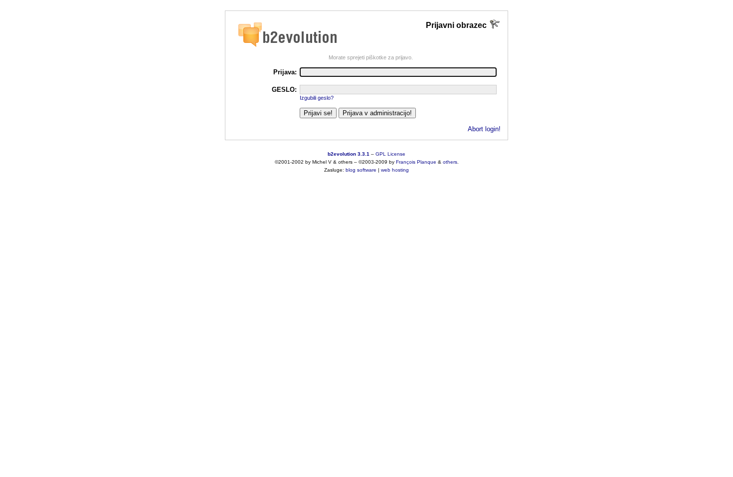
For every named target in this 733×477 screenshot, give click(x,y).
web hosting (395, 170)
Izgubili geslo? (317, 98)
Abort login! (484, 129)
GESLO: (284, 89)
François (405, 162)
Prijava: (285, 72)
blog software (361, 170)
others (450, 162)
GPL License (390, 154)
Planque (426, 162)
